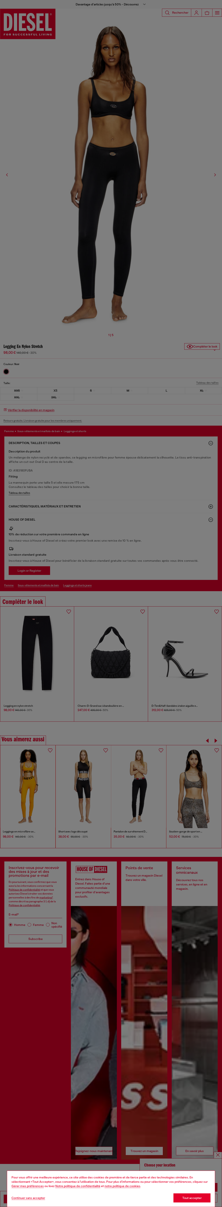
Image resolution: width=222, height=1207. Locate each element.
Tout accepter (192, 1198)
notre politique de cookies (122, 1186)
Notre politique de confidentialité (77, 1186)
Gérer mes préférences (27, 1186)
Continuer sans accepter (28, 1198)
